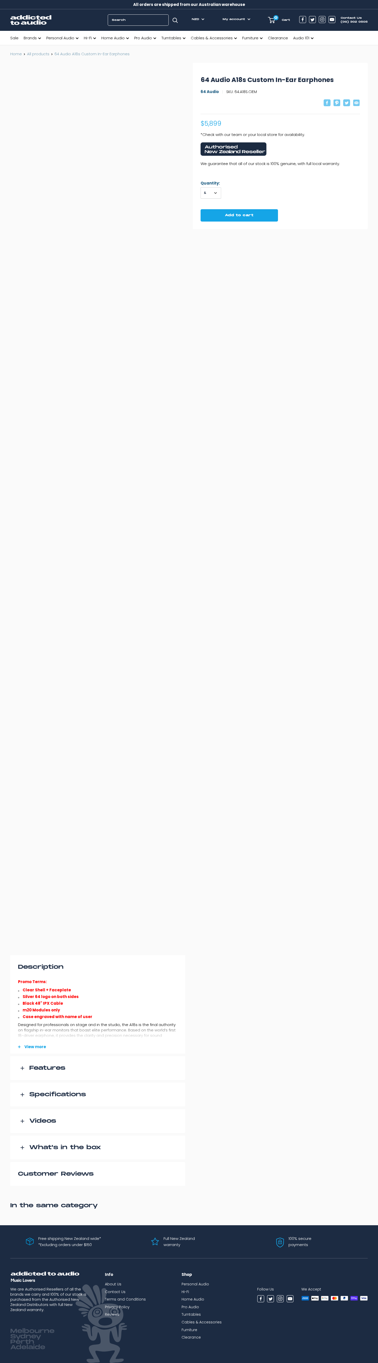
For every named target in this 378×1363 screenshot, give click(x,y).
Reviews (112, 1314)
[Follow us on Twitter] (312, 20)
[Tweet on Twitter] (346, 103)
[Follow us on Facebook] (302, 20)
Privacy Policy (117, 1307)
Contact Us (115, 1291)
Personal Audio (60, 38)
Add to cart (239, 215)
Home (16, 54)
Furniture (250, 38)
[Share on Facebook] (327, 103)
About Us (113, 1284)
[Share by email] (356, 103)
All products (38, 54)
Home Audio (113, 38)
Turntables (171, 38)
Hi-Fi (88, 38)
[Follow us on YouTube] (332, 20)
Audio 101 (301, 38)
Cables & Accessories (212, 38)
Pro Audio (143, 38)
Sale (14, 38)
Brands (30, 38)
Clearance (278, 38)
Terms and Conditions (125, 1299)
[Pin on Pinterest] (336, 103)
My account (234, 19)
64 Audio (210, 91)
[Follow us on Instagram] (322, 20)
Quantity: (210, 183)
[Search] (175, 20)
